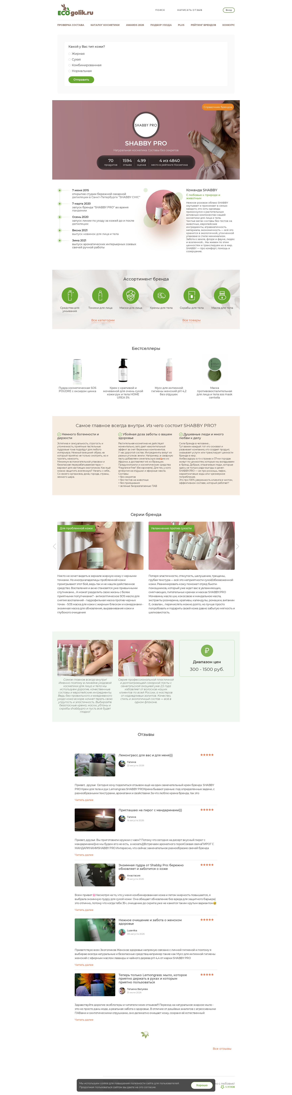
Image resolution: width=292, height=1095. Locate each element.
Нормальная (82, 71)
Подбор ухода (161, 25)
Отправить (81, 79)
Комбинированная (87, 65)
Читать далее (84, 800)
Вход (229, 10)
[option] (100, 568)
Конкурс (228, 25)
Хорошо (202, 1085)
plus (181, 25)
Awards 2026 (135, 25)
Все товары (191, 320)
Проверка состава (70, 25)
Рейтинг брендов (203, 25)
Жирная (78, 54)
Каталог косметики (105, 25)
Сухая (76, 59)
